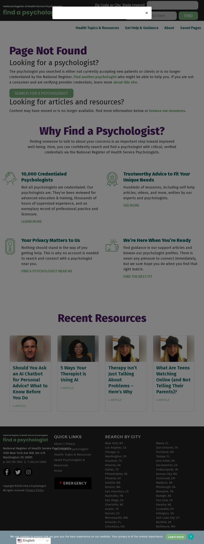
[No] (199, 537)
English (28, 540)
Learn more (176, 536)
